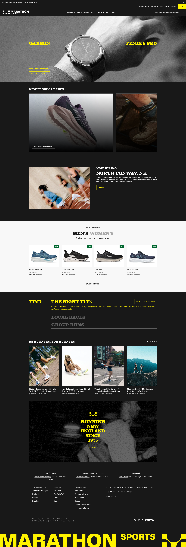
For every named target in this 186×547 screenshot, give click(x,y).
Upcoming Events (81, 494)
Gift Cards (35, 494)
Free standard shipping (42, 477)
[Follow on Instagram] (134, 519)
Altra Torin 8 (98, 270)
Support (167, 6)
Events (147, 6)
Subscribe (110, 497)
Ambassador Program (83, 504)
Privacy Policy (36, 519)
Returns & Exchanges (40, 491)
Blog (55, 501)
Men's (80, 233)
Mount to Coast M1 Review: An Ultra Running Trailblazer (140, 390)
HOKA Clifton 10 (68, 270)
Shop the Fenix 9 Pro (39, 74)
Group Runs (154, 6)
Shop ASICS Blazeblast (43, 146)
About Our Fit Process (145, 302)
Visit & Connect (81, 487)
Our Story (93, 448)
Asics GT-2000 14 (133, 270)
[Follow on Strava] (149, 520)
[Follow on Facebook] (138, 519)
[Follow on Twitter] (142, 519)
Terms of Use (46, 519)
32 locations (123, 477)
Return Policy (32, 2)
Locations (141, 6)
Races (161, 6)
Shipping (35, 501)
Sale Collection (93, 284)
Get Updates (113, 492)
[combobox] (169, 12)
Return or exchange (83, 477)
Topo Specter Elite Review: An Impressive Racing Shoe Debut (107, 390)
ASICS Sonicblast (35, 270)
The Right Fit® (71, 301)
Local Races (68, 317)
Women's (102, 233)
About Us (57, 487)
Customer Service (39, 487)
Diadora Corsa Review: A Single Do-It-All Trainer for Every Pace (42, 390)
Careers (101, 187)
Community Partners (82, 508)
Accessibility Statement (60, 519)
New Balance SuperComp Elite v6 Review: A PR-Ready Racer (76, 390)
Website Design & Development (59, 521)
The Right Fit (59, 494)
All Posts (151, 341)
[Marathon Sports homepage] (16, 12)
